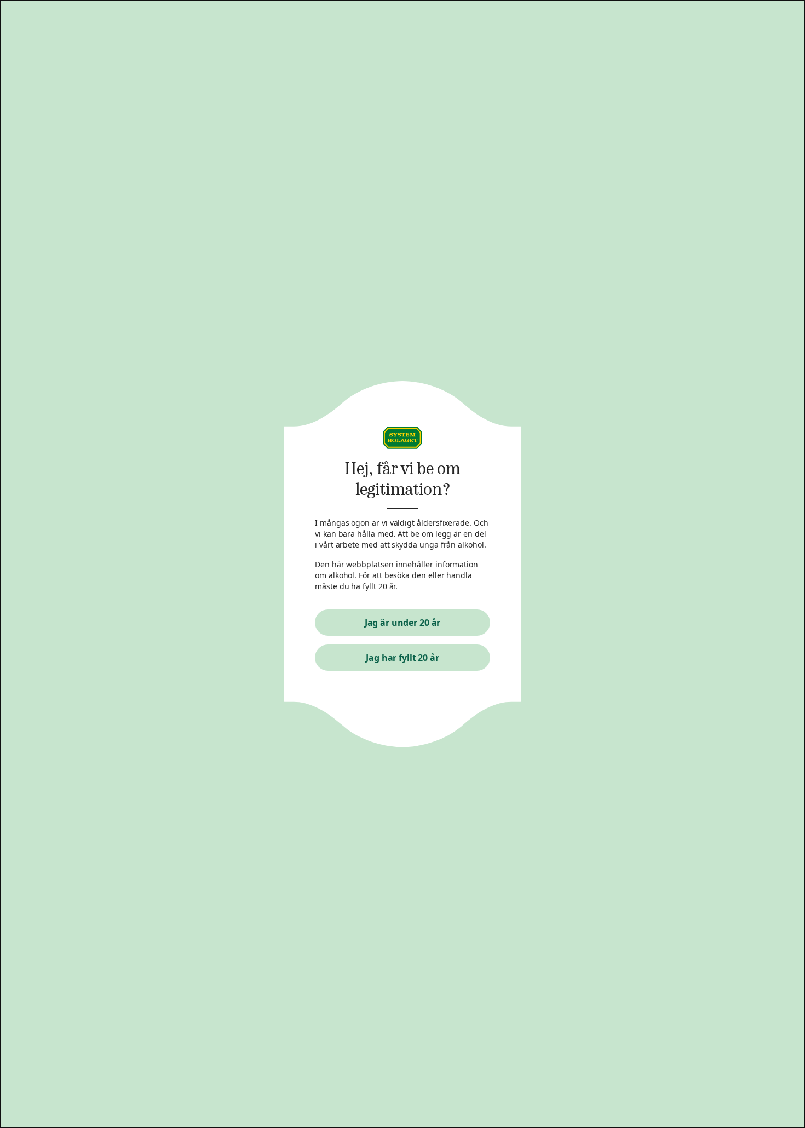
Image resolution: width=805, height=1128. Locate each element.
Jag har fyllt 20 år (402, 658)
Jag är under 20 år (403, 623)
